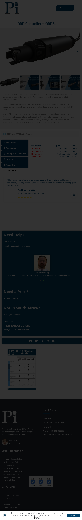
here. (37, 517)
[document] (41, 260)
